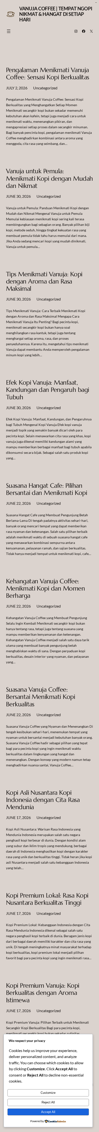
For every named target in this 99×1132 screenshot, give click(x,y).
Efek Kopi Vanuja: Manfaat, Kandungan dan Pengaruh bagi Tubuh (47, 390)
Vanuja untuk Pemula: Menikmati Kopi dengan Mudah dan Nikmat (49, 178)
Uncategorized (45, 88)
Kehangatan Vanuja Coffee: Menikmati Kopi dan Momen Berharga (45, 588)
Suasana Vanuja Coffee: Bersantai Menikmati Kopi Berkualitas (40, 697)
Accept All (48, 1112)
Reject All (48, 1102)
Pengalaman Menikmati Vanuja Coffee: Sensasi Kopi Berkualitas (47, 73)
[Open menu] (9, 31)
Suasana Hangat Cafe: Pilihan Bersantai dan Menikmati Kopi (46, 489)
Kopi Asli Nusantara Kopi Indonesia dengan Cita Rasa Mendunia (43, 800)
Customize (48, 1093)
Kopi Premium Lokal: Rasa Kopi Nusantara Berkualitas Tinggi (47, 899)
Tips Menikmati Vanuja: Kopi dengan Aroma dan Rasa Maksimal (44, 281)
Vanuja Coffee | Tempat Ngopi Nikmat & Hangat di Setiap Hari (55, 14)
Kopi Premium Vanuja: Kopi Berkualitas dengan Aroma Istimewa (42, 993)
